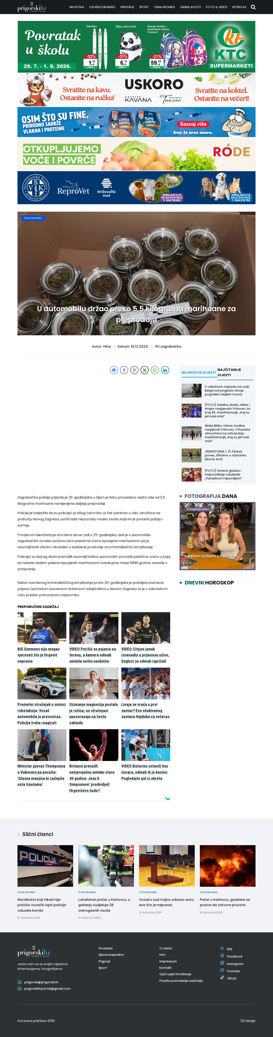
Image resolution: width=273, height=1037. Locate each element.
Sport (144, 7)
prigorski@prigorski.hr (41, 982)
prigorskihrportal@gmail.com (47, 988)
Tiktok (231, 978)
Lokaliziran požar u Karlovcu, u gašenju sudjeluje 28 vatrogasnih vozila (104, 905)
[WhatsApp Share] (155, 370)
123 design (248, 1021)
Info (162, 955)
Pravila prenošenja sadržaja (181, 981)
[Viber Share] (134, 370)
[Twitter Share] (145, 370)
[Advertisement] (93, 405)
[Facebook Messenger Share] (114, 370)
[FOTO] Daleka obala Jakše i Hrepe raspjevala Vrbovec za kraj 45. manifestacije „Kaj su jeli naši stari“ (227, 411)
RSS (229, 949)
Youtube (233, 971)
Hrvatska (76, 7)
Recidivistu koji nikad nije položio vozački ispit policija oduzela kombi (41, 905)
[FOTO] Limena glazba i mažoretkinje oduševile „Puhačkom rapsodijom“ (223, 474)
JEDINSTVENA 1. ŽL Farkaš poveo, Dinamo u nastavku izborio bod (225, 455)
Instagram (235, 964)
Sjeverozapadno (102, 7)
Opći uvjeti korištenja (175, 974)
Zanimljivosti (190, 7)
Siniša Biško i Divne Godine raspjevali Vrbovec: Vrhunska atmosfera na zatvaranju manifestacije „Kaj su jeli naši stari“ (227, 433)
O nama (165, 948)
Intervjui (239, 7)
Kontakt (165, 968)
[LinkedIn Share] (165, 370)
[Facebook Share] (124, 370)
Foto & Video (216, 7)
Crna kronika (164, 7)
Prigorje (127, 7)
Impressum (168, 961)
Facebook (235, 956)
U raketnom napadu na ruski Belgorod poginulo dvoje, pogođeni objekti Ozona (227, 390)
